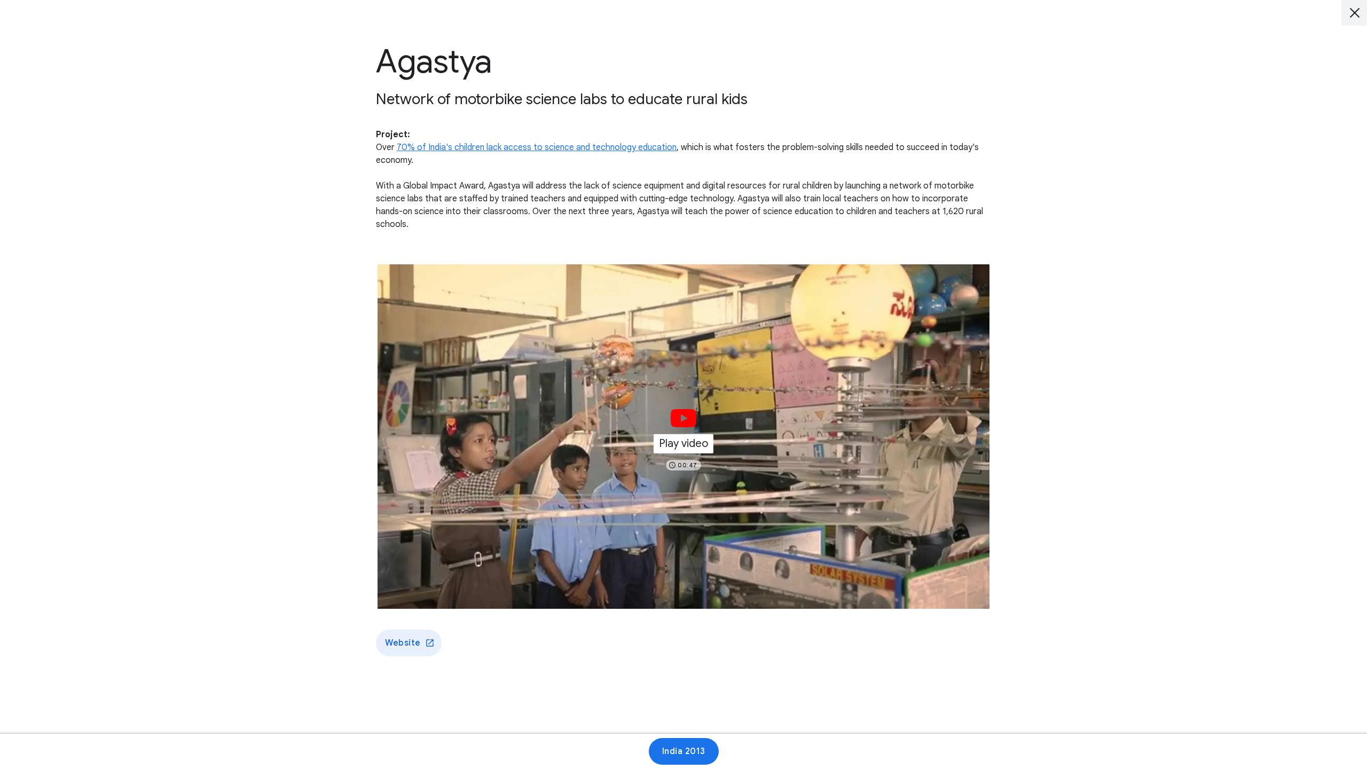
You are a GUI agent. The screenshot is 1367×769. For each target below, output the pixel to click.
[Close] (1354, 13)
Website (403, 643)
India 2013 (683, 751)
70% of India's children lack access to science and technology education (537, 147)
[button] (683, 436)
